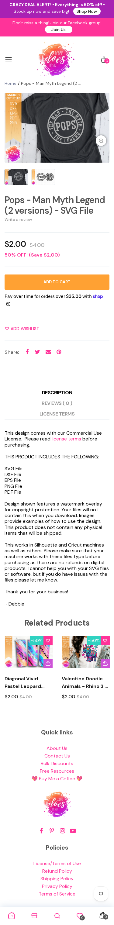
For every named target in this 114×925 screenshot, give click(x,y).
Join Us (58, 29)
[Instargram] (62, 831)
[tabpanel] (57, 128)
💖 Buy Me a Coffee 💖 (57, 778)
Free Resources (57, 771)
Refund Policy (57, 871)
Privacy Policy (57, 886)
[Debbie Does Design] (55, 59)
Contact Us (57, 756)
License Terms (57, 414)
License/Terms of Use (57, 863)
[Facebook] (41, 831)
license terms (66, 439)
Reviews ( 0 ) (57, 403)
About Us (57, 748)
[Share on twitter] (37, 352)
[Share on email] (48, 352)
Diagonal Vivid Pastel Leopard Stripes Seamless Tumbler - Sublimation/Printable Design (29, 682)
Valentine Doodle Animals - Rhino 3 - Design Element (84, 682)
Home (10, 83)
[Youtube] (73, 831)
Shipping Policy (57, 878)
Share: (12, 352)
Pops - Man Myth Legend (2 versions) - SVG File (55, 205)
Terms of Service (57, 894)
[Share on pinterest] (59, 352)
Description (57, 392)
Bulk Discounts (57, 763)
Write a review (18, 219)
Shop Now (87, 11)
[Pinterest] (52, 831)
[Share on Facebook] (27, 352)
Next (102, 673)
